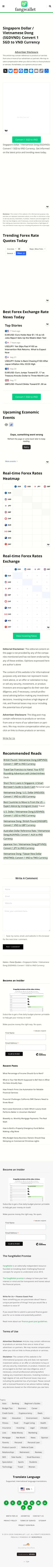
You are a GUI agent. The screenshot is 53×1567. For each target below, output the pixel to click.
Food (16, 1423)
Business (22, 1408)
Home (5, 962)
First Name (9, 1033)
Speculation (7, 1462)
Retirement (24, 1452)
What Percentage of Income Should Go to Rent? (23, 1073)
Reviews (38, 1452)
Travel (20, 1467)
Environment (31, 1418)
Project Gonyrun (26, 1525)
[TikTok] (23, 1507)
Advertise (25, 1516)
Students (33, 1462)
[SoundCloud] (29, 1507)
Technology (7, 1467)
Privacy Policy (10, 1521)
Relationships (8, 1452)
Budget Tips (7, 1408)
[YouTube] (38, 1503)
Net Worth (20, 1437)
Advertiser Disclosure (26, 52)
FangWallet (7, 1266)
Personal (18, 1442)
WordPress (37, 1537)
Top (27, 1562)
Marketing (32, 1432)
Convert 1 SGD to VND (26, 139)
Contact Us (38, 1516)
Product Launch (9, 1447)
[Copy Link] (41, 71)
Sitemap (42, 1521)
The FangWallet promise (13, 1278)
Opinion (44, 1437)
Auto (4, 1403)
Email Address (12, 1043)
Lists (4, 1432)
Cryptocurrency (25, 1413)
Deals (40, 1413)
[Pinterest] (25, 1503)
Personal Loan (34, 1442)
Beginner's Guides (32, 1403)
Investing (20, 1428)
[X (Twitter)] (12, 1503)
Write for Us (9, 738)
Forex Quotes (15, 962)
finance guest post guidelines (34, 1321)
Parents (5, 1442)
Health (43, 1423)
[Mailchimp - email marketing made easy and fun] (41, 1057)
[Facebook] (20, 71)
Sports (21, 1462)
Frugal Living (29, 1423)
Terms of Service (28, 1521)
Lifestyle (43, 1428)
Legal (32, 1428)
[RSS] (32, 1503)
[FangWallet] (25, 6)
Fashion (46, 1418)
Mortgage (6, 1437)
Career (34, 1408)
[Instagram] (19, 1503)
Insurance (6, 1428)
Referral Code (27, 1447)
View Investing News (26, 635)
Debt (4, 1418)
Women (32, 1467)
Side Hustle (16, 1457)
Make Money (17, 1432)
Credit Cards (7, 1413)
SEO (4, 1457)
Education (16, 1418)
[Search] (49, 6)
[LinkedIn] (45, 1503)
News (33, 1437)
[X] (5, 71)
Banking (15, 1403)
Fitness (5, 1423)
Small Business (33, 1457)
